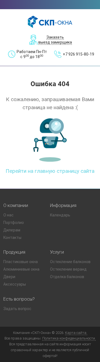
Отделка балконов (67, 276)
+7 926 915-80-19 (78, 54)
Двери (9, 276)
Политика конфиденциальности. (69, 338)
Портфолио (13, 222)
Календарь (60, 215)
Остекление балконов (70, 261)
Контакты (12, 237)
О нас (8, 215)
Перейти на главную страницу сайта (50, 171)
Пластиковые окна (20, 261)
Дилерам (11, 230)
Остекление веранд (68, 269)
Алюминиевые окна (21, 269)
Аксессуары (14, 284)
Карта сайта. (76, 333)
